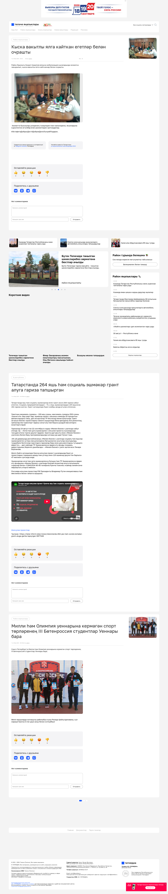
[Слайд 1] (51, 289)
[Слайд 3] (58, 289)
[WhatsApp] (34, 190)
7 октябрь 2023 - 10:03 (17, 396)
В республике (18, 377)
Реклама (84, 30)
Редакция (74, 30)
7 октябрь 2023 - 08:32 (17, 642)
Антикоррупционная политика (20, 882)
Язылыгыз (150, 888)
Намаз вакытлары (61, 30)
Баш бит (14, 30)
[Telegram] (28, 190)
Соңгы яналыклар (45, 30)
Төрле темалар (95, 830)
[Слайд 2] (55, 289)
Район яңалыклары (27, 30)
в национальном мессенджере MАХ (63, 146)
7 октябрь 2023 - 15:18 (17, 58)
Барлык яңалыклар (135, 355)
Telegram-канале (21, 146)
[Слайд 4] (61, 289)
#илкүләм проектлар (20, 530)
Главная (70, 830)
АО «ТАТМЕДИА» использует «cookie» (22, 884)
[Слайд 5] (64, 289)
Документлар (81, 830)
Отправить (76, 219)
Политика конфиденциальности (21, 886)
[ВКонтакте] (16, 190)
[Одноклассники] (22, 190)
